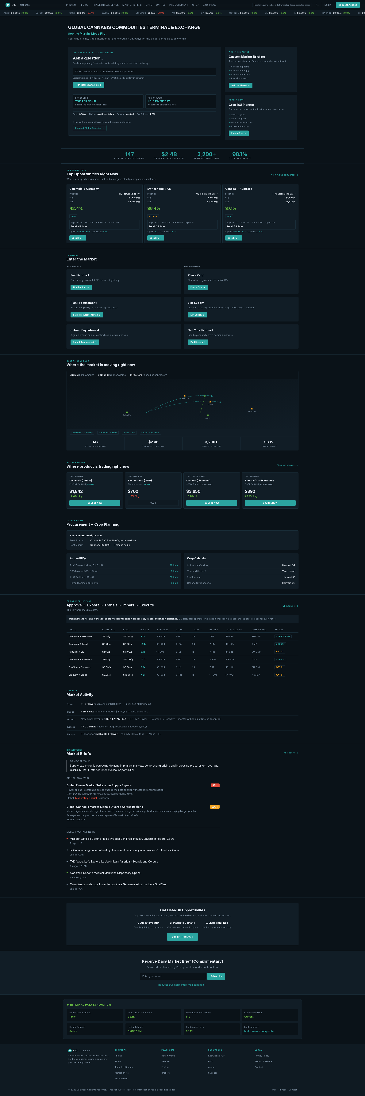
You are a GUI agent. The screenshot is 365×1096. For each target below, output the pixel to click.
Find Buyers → (198, 342)
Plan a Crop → (238, 133)
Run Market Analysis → (88, 84)
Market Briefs (132, 4)
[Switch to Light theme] (317, 5)
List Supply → (197, 314)
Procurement (178, 4)
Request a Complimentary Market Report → (182, 984)
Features (166, 1061)
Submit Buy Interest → (85, 342)
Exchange (209, 4)
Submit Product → (182, 936)
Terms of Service (263, 1061)
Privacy (282, 1089)
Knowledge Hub (216, 1055)
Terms (273, 1089)
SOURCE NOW (95, 503)
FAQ (210, 1061)
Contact (259, 1067)
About (211, 1067)
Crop (195, 4)
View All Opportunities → (284, 174)
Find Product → (81, 287)
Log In (328, 4)
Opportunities (155, 4)
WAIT (153, 503)
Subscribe (216, 976)
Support (212, 1072)
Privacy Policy (262, 1055)
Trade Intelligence (105, 4)
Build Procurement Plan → (87, 314)
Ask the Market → (240, 85)
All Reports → (291, 752)
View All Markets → (287, 465)
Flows (84, 4)
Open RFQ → (78, 238)
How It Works (168, 1055)
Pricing (71, 4)
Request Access (347, 4)
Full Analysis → (290, 606)
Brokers (165, 1072)
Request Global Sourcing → (89, 128)
